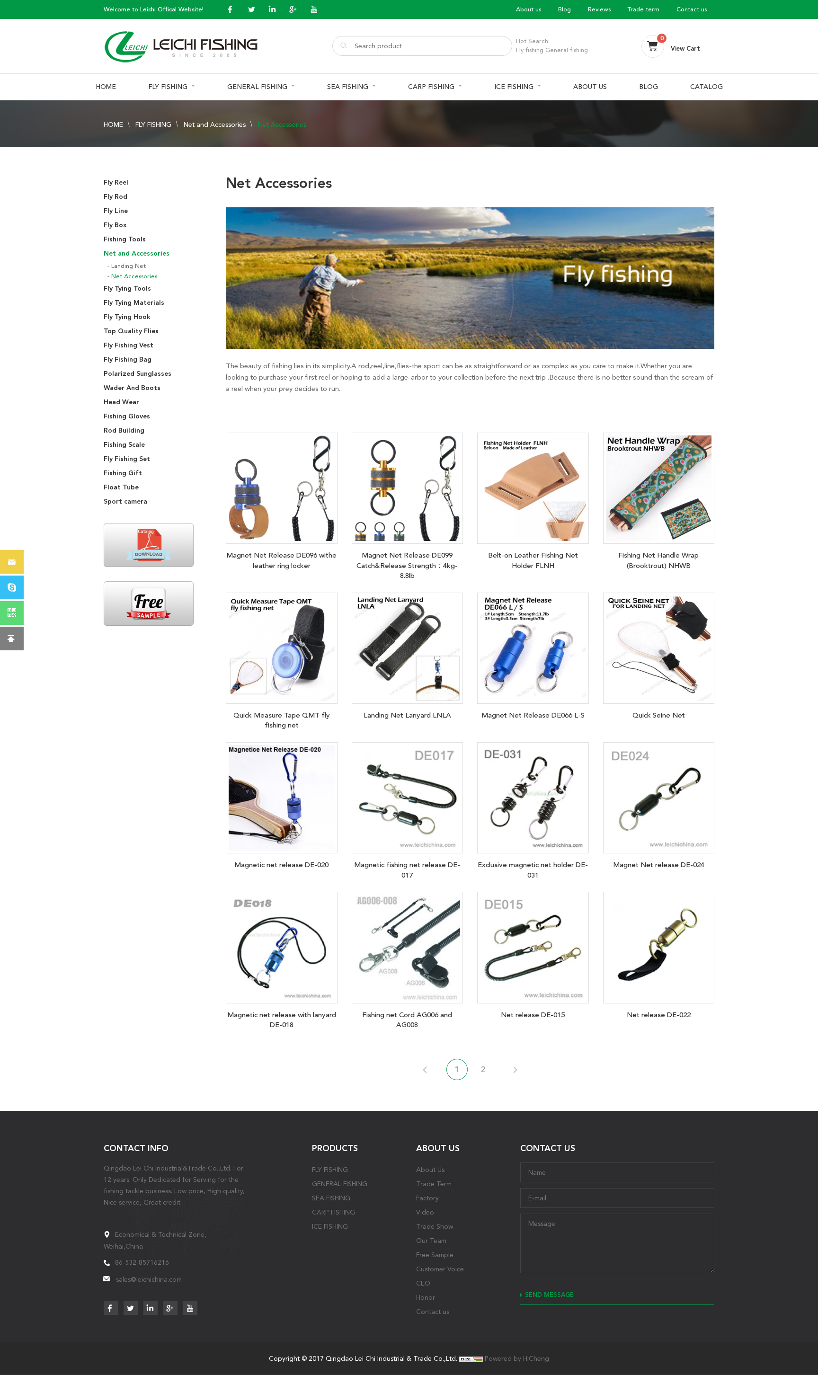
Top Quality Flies (131, 331)
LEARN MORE (281, 486)
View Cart (685, 48)
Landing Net (128, 265)
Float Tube (121, 487)
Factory (427, 1198)
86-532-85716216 (142, 1262)
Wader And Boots (132, 388)
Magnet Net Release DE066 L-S (533, 715)
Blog (564, 9)
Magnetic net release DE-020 (281, 864)
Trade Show (434, 1226)
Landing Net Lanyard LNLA (407, 715)
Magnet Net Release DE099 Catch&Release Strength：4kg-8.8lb (407, 565)
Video (425, 1212)
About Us (430, 1169)
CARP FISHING (431, 87)
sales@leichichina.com (149, 1279)
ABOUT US (590, 87)
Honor (425, 1297)
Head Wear (121, 402)
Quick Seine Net (658, 715)
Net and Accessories (215, 124)
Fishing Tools (125, 239)
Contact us (691, 9)
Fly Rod (115, 197)
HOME (106, 87)
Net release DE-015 (533, 1015)
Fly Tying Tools (127, 288)
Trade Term (434, 1184)
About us (528, 9)
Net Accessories (282, 124)
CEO (423, 1283)
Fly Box (115, 225)
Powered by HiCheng (517, 1358)
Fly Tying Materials (134, 303)
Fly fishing (529, 49)
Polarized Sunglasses (137, 374)
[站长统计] (471, 1358)
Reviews (599, 9)
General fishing (566, 49)
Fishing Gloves (127, 416)
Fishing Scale (124, 445)
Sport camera (125, 501)
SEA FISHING (347, 87)
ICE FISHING (513, 87)
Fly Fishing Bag (127, 359)
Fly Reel (116, 182)
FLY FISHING (167, 87)
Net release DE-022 (659, 1015)
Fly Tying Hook (127, 317)
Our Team (431, 1240)
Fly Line (116, 211)
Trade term (643, 9)
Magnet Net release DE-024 (658, 864)
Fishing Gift (123, 473)
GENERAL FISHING (257, 87)
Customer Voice (440, 1269)
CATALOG (706, 87)
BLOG (648, 87)
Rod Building (124, 430)
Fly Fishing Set (127, 459)
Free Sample (434, 1255)
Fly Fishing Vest (128, 345)
